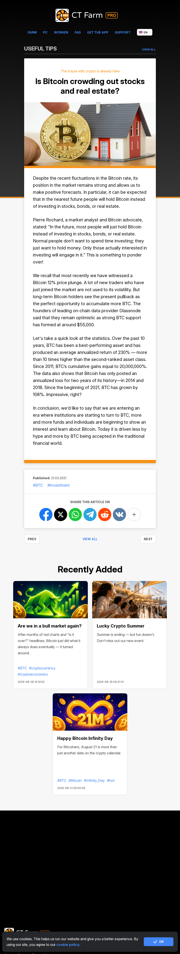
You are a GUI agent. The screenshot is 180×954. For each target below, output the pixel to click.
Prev (32, 539)
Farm (32, 32)
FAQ (78, 32)
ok (161, 941)
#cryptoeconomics (33, 674)
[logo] (90, 15)
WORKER (61, 32)
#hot (110, 780)
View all (90, 539)
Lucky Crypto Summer (120, 626)
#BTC (38, 485)
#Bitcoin (75, 780)
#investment (58, 485)
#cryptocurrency (42, 668)
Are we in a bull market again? (50, 626)
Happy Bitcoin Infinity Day (85, 738)
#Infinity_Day (94, 780)
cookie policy (67, 944)
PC (45, 32)
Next (148, 539)
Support (122, 32)
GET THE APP (97, 32)
